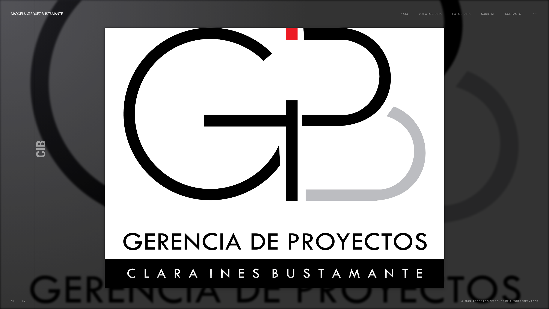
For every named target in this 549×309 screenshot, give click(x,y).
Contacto (513, 13)
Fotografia (461, 13)
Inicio (404, 13)
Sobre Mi (487, 13)
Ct (12, 301)
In (23, 301)
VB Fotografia (430, 13)
